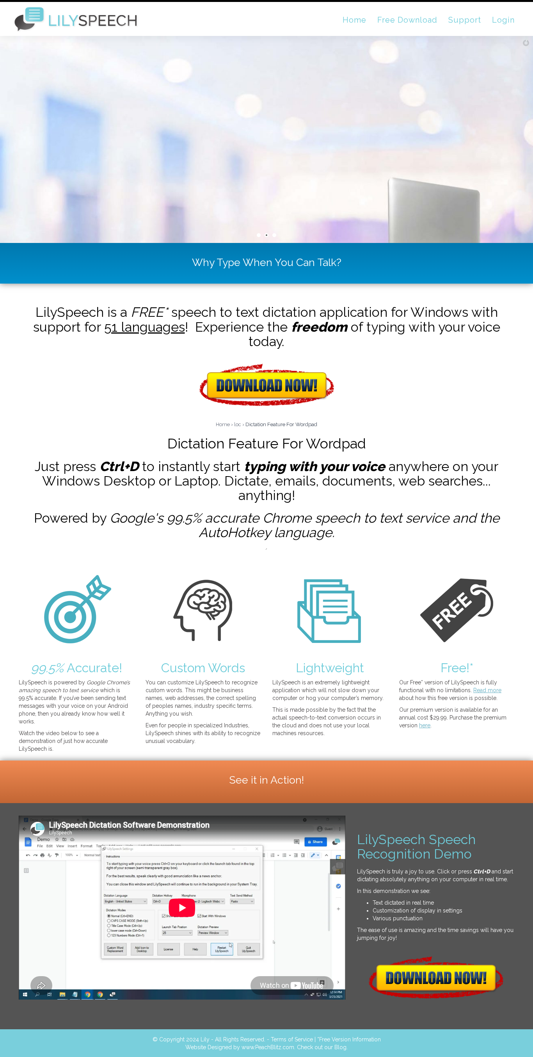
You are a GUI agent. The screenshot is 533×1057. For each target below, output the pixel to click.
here (424, 725)
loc (237, 424)
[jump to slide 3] (274, 235)
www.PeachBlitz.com (268, 1047)
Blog (340, 1047)
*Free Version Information (349, 1039)
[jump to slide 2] (266, 235)
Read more (487, 690)
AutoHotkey (234, 532)
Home (223, 424)
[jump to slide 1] (259, 235)
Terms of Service (292, 1039)
